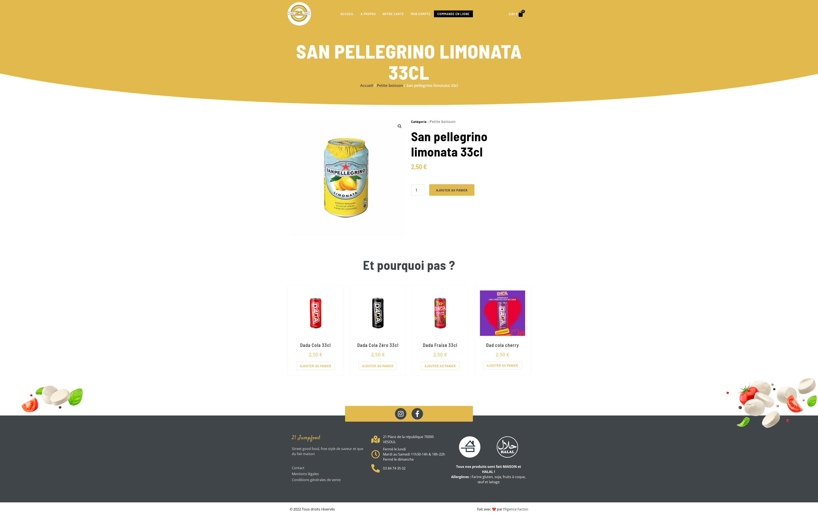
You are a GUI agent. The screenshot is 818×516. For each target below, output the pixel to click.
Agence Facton (516, 509)
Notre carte (393, 14)
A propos (368, 14)
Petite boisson (390, 85)
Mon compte (421, 14)
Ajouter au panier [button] (315, 366)
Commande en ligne (453, 14)
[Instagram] (400, 414)
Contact (298, 468)
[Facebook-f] (417, 414)
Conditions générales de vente (316, 480)
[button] (399, 126)
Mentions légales (305, 474)
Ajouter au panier (452, 190)
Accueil (347, 14)
